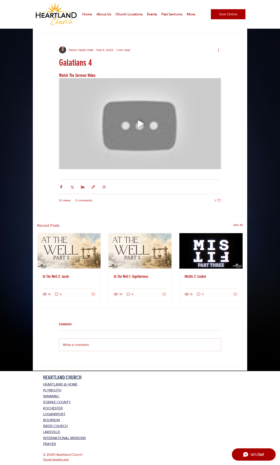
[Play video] (140, 123)
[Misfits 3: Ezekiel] (211, 251)
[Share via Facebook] (61, 187)
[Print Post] (104, 187)
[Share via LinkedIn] (82, 187)
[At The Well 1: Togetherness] (140, 251)
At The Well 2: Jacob (56, 276)
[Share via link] (93, 187)
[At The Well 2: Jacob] (69, 251)
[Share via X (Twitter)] (72, 187)
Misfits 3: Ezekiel (195, 276)
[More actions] (218, 50)
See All (238, 225)
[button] (103, 14)
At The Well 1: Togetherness (131, 276)
